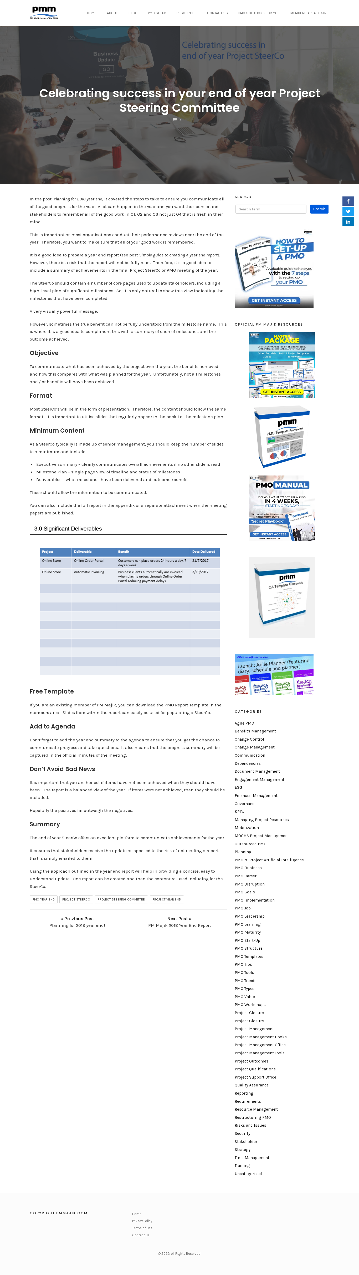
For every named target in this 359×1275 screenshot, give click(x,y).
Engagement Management (259, 779)
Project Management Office (260, 1045)
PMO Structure (249, 948)
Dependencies (248, 763)
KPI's (239, 811)
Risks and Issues (250, 1125)
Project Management (254, 1028)
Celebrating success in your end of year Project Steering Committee (179, 100)
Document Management (257, 771)
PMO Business (248, 868)
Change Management (255, 747)
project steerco (76, 899)
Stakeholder (246, 1141)
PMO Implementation (255, 900)
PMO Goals (245, 892)
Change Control (249, 739)
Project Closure (249, 1012)
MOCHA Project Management (262, 835)
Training (242, 1165)
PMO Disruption (250, 884)
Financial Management (256, 795)
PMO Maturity (248, 932)
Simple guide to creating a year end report (178, 254)
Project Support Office (255, 1077)
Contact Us (217, 13)
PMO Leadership (250, 916)
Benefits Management (255, 731)
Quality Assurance (252, 1085)
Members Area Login (308, 13)
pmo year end (44, 899)
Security (242, 1133)
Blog (133, 13)
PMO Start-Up (247, 940)
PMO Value (245, 996)
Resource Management (256, 1109)
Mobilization (247, 827)
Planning (243, 851)
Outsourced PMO (250, 844)
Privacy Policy (142, 1221)
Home (91, 13)
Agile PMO (244, 723)
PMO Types (244, 988)
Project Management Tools (260, 1053)
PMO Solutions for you (259, 13)
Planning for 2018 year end (78, 198)
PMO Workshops (250, 1004)
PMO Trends (246, 980)
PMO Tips (243, 964)
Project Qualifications (255, 1069)
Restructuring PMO (253, 1117)
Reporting (244, 1093)
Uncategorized (248, 1173)
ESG (238, 787)
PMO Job (243, 908)
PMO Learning (248, 924)
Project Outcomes (251, 1061)
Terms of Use (142, 1228)
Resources (187, 13)
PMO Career (246, 876)
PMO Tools (244, 972)
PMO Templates (249, 956)
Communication (250, 755)
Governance (246, 803)
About (112, 13)
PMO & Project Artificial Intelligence (269, 860)
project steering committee (121, 899)
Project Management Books (261, 1037)
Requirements (248, 1101)
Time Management (252, 1157)
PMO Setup (157, 13)
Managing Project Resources (262, 819)
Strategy (242, 1149)
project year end (167, 899)
